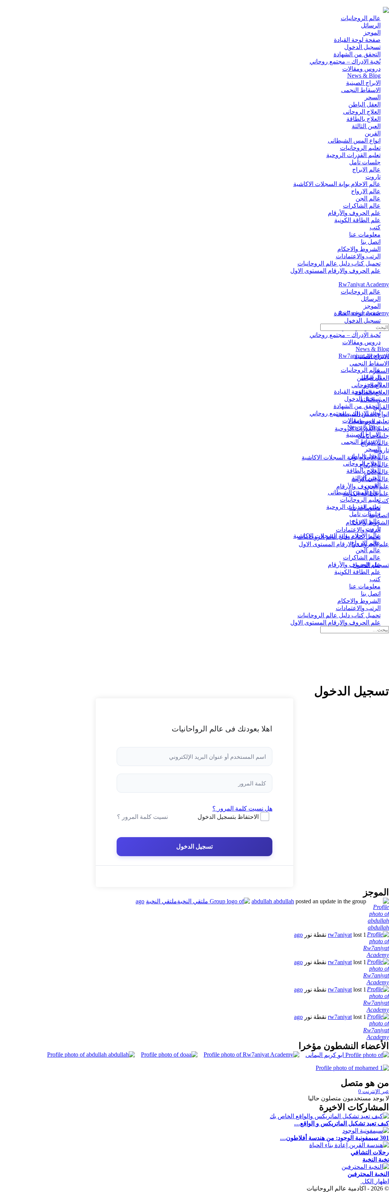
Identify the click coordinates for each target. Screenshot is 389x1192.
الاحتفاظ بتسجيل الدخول (228, 817)
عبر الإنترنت (373, 1091)
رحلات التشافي (370, 1152)
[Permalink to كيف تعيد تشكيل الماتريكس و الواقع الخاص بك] (329, 1116)
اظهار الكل (375, 1181)
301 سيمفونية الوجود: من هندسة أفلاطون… (334, 1138)
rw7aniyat (340, 934)
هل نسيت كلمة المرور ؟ (242, 808)
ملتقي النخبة (161, 901)
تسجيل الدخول (194, 846)
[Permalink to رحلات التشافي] (349, 1145)
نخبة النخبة (375, 1159)
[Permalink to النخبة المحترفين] (365, 1166)
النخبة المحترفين (368, 1174)
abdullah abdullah (272, 901)
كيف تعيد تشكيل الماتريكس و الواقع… (341, 1123)
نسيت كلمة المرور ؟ (142, 817)
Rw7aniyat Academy (363, 284)
